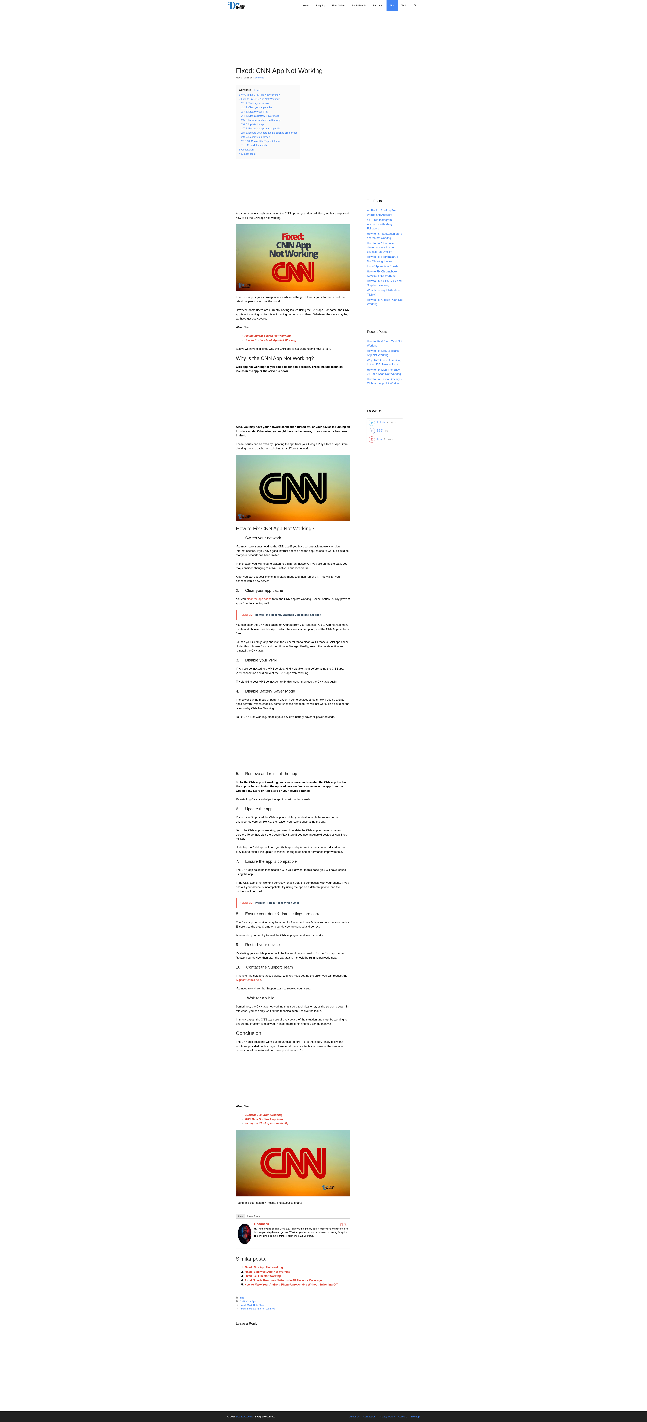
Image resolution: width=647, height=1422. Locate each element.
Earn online (338, 5)
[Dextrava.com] (237, 5)
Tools (404, 5)
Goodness (261, 1224)
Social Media (359, 5)
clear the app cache (259, 599)
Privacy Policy (387, 1416)
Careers (402, 1416)
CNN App (251, 1301)
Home (305, 5)
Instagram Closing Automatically (266, 1123)
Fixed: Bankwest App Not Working (267, 1271)
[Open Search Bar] (415, 5)
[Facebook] (342, 1225)
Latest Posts (253, 1216)
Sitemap (415, 1416)
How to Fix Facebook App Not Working (270, 340)
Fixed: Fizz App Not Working (263, 1267)
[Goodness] (244, 1243)
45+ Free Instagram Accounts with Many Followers (379, 224)
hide (256, 90)
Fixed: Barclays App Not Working (257, 1308)
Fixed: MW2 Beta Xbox (252, 1305)
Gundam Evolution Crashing (263, 1114)
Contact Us (369, 1416)
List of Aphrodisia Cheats (382, 266)
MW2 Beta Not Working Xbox (263, 1119)
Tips (392, 5)
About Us (354, 1416)
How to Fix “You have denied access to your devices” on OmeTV (381, 247)
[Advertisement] (323, 34)
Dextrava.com (244, 1416)
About (240, 1216)
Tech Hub (378, 5)
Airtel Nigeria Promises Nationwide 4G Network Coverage (283, 1280)
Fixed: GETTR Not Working (262, 1276)
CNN (242, 1301)
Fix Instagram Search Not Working (267, 335)
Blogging (320, 5)
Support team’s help (248, 980)
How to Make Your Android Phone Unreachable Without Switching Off (291, 1284)
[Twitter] (346, 1225)
